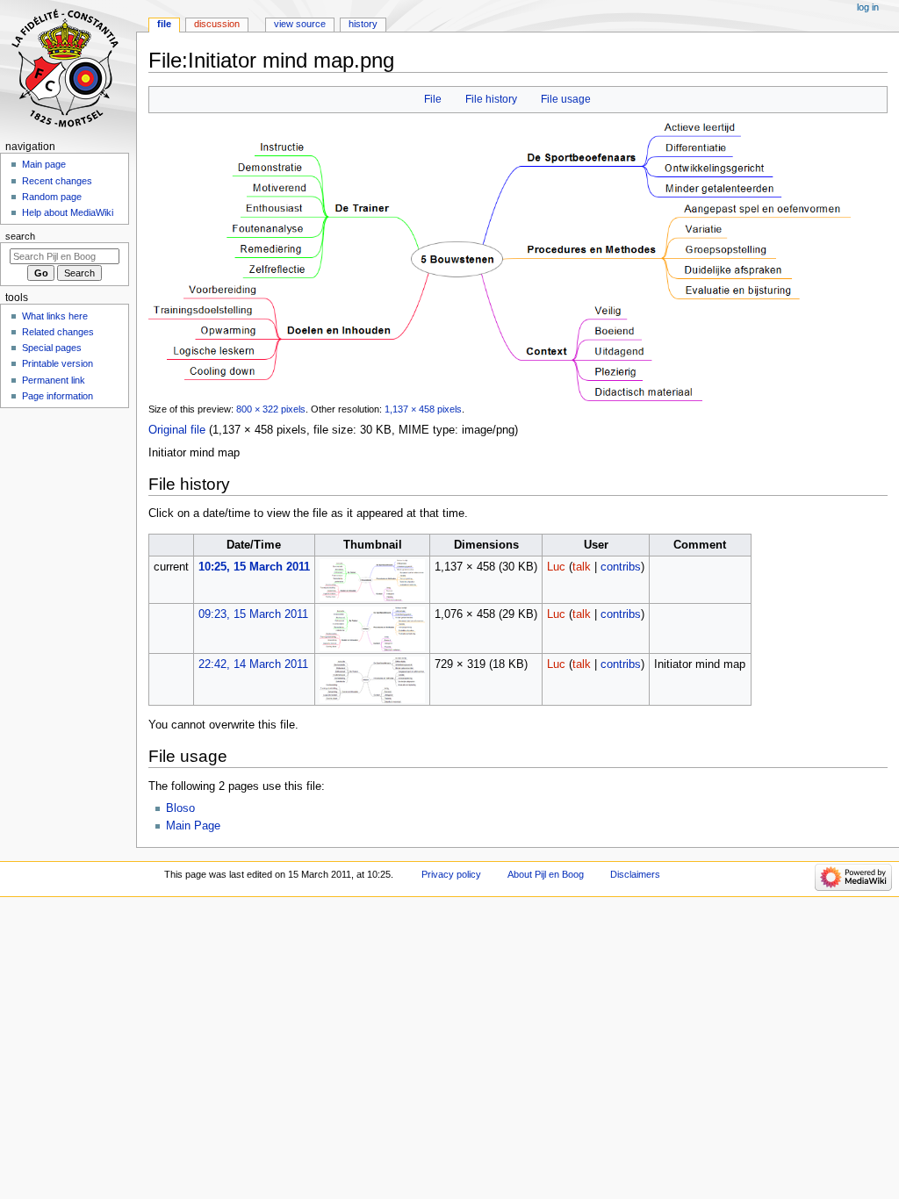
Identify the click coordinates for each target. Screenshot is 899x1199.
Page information (57, 396)
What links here (55, 316)
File (433, 99)
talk (581, 567)
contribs (621, 567)
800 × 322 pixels (271, 409)
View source (300, 23)
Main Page (193, 826)
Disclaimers (635, 874)
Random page (52, 196)
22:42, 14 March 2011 (253, 664)
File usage (566, 99)
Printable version (57, 363)
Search (20, 236)
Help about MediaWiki (67, 212)
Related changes (58, 332)
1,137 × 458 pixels (423, 409)
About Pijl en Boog (545, 874)
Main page (44, 164)
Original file (176, 430)
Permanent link (53, 380)
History (363, 23)
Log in (868, 7)
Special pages (52, 347)
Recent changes (57, 181)
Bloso (180, 808)
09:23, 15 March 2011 (253, 614)
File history (491, 99)
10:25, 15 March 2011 (254, 567)
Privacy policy (451, 874)
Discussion (217, 23)
